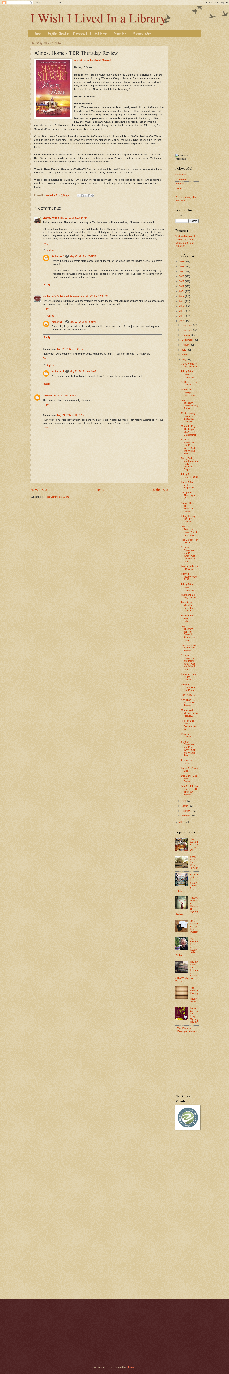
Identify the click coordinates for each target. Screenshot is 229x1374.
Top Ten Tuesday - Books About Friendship (189, 530)
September (188, 340)
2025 (182, 266)
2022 (182, 281)
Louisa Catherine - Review (189, 567)
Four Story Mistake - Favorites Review (187, 606)
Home (38, 33)
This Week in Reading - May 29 (194, 844)
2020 (182, 291)
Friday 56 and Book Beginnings (188, 374)
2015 (182, 316)
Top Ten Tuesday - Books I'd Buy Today (189, 404)
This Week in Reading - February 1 (186, 1031)
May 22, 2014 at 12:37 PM (94, 296)
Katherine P (58, 256)
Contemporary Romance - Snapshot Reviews (188, 417)
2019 (182, 296)
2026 (182, 261)
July (184, 349)
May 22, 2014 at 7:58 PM (83, 321)
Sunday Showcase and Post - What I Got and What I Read (188, 554)
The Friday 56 (188, 695)
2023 (182, 276)
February (187, 810)
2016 (182, 311)
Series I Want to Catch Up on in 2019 (194, 862)
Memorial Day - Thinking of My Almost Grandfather (189, 430)
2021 (182, 286)
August (186, 345)
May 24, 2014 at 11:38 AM (70, 415)
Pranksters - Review (187, 761)
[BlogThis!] (82, 195)
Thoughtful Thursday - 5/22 (188, 495)
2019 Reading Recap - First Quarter (194, 926)
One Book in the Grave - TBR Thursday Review (189, 790)
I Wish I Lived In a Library (98, 17)
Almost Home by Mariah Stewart (92, 60)
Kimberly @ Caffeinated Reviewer (61, 296)
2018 (182, 301)
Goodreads (181, 174)
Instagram (180, 179)
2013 (182, 822)
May (184, 359)
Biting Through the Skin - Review (188, 519)
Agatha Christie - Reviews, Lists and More (77, 33)
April (184, 800)
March (185, 805)
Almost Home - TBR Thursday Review (189, 507)
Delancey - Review (186, 735)
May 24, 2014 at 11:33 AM (67, 395)
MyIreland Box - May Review (189, 596)
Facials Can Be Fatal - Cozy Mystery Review (194, 1015)
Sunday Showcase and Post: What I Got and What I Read (188, 446)
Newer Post (38, 490)
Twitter (178, 188)
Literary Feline (51, 217)
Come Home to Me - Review (189, 365)
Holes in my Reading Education (187, 618)
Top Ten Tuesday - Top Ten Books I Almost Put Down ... (188, 633)
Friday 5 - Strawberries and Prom (189, 687)
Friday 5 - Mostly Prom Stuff (189, 577)
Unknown (48, 395)
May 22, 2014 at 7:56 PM (83, 256)
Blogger (130, 1367)
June (184, 354)
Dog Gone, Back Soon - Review (189, 778)
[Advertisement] (187, 95)
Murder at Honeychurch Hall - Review (189, 392)
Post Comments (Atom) (57, 496)
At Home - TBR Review (189, 383)
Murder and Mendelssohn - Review (189, 713)
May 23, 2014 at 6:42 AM (83, 371)
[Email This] (79, 195)
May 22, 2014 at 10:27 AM (73, 217)
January (186, 815)
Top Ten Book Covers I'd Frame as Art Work (189, 724)
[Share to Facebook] (89, 195)
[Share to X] (85, 195)
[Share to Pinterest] (92, 195)
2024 (182, 271)
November (187, 330)
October (186, 335)
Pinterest (180, 183)
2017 (182, 306)
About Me (120, 33)
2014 (182, 321)
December (187, 325)
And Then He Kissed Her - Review (189, 703)
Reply (46, 243)
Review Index (142, 33)
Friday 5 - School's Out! (189, 475)
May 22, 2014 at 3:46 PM (70, 349)
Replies (50, 250)
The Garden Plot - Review (189, 541)
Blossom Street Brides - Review (189, 677)
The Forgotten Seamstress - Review (189, 648)
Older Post (160, 490)
